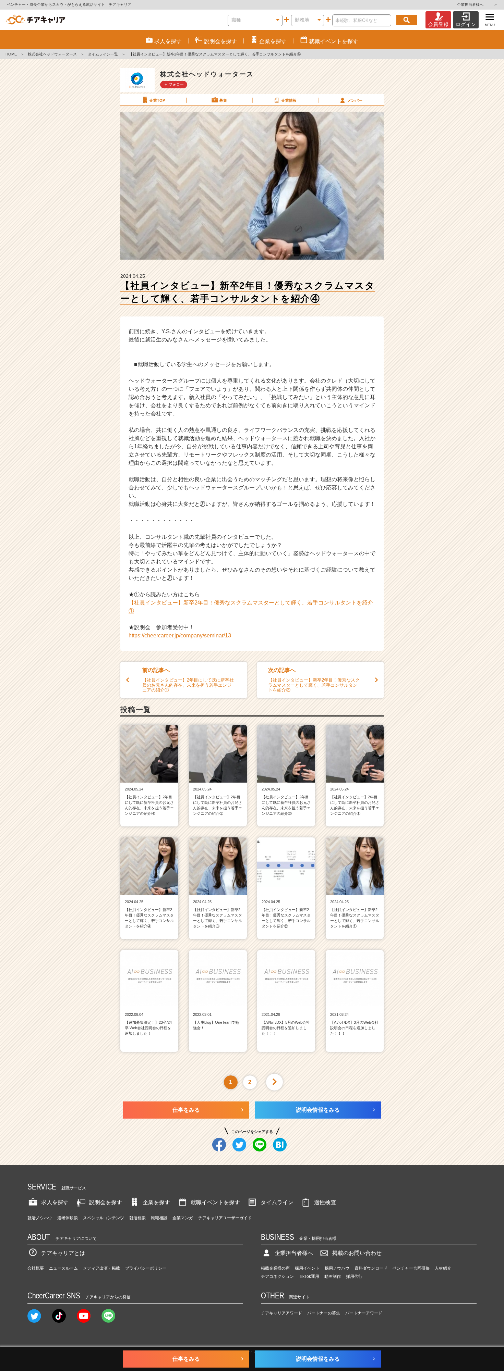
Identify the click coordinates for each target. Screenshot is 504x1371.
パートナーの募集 (323, 1313)
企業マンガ (182, 1218)
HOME (11, 54)
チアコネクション (277, 1276)
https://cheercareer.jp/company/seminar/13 (180, 635)
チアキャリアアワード (281, 1313)
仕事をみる (186, 1110)
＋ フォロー (174, 84)
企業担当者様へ (476, 4)
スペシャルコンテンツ (103, 1218)
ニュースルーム (63, 1268)
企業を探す (156, 1202)
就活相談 (137, 1218)
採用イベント (307, 1268)
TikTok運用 (309, 1276)
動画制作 (332, 1276)
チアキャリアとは (63, 1253)
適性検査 (325, 1202)
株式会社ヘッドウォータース (52, 54)
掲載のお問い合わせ (357, 1253)
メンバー (354, 100)
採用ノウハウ (337, 1268)
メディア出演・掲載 (101, 1268)
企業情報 (289, 100)
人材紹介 (443, 1268)
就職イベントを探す (215, 1202)
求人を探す (55, 1202)
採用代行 (354, 1276)
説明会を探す (105, 1202)
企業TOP (157, 100)
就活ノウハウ (39, 1218)
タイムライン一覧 (103, 54)
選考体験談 (67, 1218)
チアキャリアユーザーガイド (225, 1218)
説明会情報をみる (318, 1110)
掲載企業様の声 (275, 1268)
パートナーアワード (363, 1313)
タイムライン (277, 1202)
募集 (223, 100)
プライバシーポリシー (145, 1268)
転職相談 (159, 1218)
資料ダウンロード (371, 1268)
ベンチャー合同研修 (411, 1268)
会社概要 (35, 1268)
